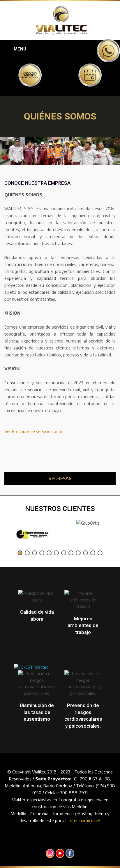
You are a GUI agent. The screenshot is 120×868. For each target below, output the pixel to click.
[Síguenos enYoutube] (60, 853)
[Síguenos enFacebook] (70, 853)
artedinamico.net (84, 820)
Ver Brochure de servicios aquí (33, 431)
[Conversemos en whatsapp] (108, 50)
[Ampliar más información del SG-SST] (31, 652)
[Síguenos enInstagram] (50, 853)
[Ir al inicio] (60, 20)
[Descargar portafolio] (30, 74)
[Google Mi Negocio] (90, 74)
